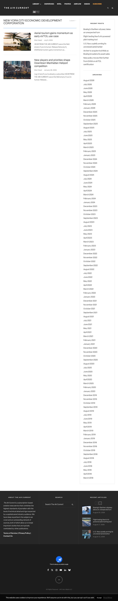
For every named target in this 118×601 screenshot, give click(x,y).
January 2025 (89, 155)
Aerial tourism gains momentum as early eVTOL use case (53, 34)
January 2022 (89, 297)
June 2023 (87, 230)
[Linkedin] (65, 570)
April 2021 (87, 332)
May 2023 (87, 234)
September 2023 (90, 218)
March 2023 (88, 242)
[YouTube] (61, 570)
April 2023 (87, 238)
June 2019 (87, 419)
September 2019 (90, 407)
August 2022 (88, 269)
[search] (72, 504)
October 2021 (89, 309)
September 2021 (90, 313)
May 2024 (87, 187)
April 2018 (87, 474)
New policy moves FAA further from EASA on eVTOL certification (96, 61)
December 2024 (90, 159)
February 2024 (89, 199)
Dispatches (49, 4)
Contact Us (8, 536)
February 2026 (89, 104)
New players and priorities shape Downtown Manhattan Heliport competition (52, 63)
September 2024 (90, 171)
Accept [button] (99, 598)
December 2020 (90, 348)
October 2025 (89, 120)
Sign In (87, 4)
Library (36, 4)
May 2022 (87, 281)
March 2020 (88, 383)
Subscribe (97, 4)
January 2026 (89, 108)
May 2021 (87, 328)
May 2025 (87, 140)
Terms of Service (10, 533)
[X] (52, 570)
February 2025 (89, 151)
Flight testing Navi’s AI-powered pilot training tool (102, 521)
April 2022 (87, 285)
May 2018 (87, 470)
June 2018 (87, 466)
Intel (59, 4)
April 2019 (87, 427)
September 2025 (90, 124)
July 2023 (87, 226)
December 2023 (90, 206)
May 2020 (87, 376)
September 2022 (90, 266)
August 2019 (88, 411)
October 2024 (89, 167)
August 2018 (88, 458)
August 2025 (88, 128)
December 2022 (90, 254)
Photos (67, 4)
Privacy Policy (24, 533)
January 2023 (89, 250)
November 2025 (90, 116)
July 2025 (87, 132)
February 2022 (89, 293)
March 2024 (88, 195)
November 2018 (90, 447)
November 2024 (90, 163)
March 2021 (88, 336)
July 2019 (87, 415)
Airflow (77, 4)
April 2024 (87, 191)
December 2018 (90, 443)
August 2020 (88, 364)
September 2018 (90, 454)
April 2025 (87, 144)
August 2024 (88, 175)
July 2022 (87, 273)
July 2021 (87, 321)
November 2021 (90, 305)
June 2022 (87, 277)
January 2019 (89, 439)
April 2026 (87, 96)
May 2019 (87, 423)
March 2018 (88, 478)
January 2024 (89, 203)
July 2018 (87, 462)
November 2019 (90, 399)
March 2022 (88, 289)
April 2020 (87, 380)
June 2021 (87, 325)
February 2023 (89, 246)
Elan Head (38, 40)
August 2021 (88, 317)
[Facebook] (48, 570)
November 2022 (90, 258)
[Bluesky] (69, 570)
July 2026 (87, 85)
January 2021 (89, 344)
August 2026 (88, 81)
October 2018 (89, 450)
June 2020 (87, 372)
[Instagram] (56, 570)
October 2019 (89, 403)
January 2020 (89, 391)
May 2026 (87, 92)
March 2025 (88, 147)
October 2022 (89, 261)
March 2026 (88, 100)
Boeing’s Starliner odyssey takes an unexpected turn (102, 509)
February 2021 (89, 340)
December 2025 (90, 112)
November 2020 (90, 352)
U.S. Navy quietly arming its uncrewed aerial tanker (103, 533)
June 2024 (87, 183)
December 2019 (90, 395)
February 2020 (89, 387)
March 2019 (88, 431)
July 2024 (87, 179)
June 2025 (87, 136)
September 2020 (90, 360)
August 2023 (88, 222)
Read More (107, 598)
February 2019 (89, 435)
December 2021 (90, 301)
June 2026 (87, 88)
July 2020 (87, 368)
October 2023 (89, 214)
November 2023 (90, 210)
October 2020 (89, 356)
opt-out (83, 598)
